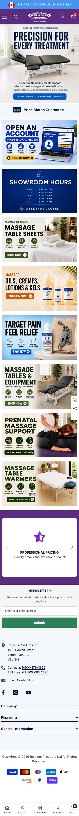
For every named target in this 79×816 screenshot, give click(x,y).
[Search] (16, 16)
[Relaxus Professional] (39, 142)
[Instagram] (15, 692)
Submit (39, 623)
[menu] (4, 16)
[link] (22, 809)
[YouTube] (28, 692)
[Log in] (63, 17)
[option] (39, 63)
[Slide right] (72, 547)
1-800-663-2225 (36, 672)
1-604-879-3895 (33, 667)
